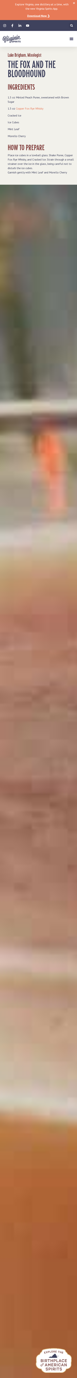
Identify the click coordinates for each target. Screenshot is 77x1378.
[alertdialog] (38, 10)
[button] (71, 25)
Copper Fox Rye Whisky (29, 108)
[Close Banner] (74, 3)
